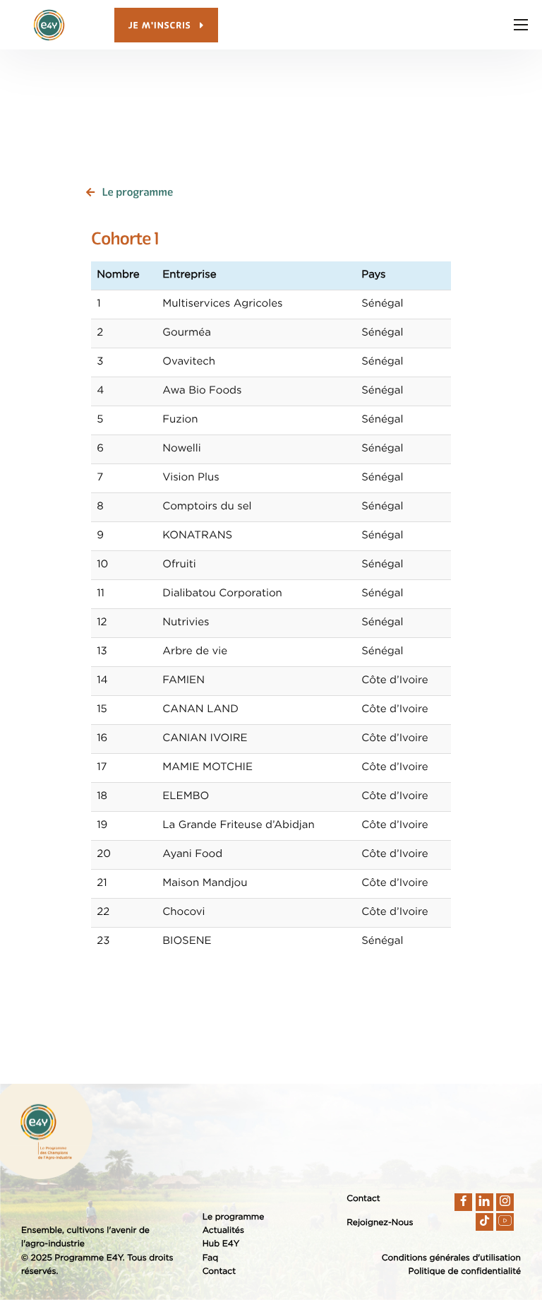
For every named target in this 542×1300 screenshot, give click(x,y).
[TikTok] (484, 1222)
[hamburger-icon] (521, 24)
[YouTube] (505, 1222)
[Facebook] (463, 1202)
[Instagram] (505, 1202)
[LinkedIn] (484, 1202)
